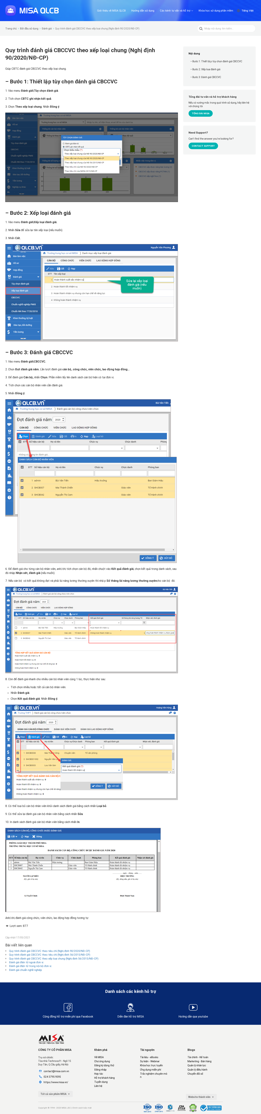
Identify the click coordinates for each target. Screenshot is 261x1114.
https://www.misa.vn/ (56, 1082)
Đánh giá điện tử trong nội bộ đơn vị (30, 966)
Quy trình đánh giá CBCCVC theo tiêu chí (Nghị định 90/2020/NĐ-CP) (49, 951)
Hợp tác (98, 1073)
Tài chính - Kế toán (197, 1057)
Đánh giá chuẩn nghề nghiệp (25, 970)
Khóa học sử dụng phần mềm (216, 10)
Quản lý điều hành (197, 1069)
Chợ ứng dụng (102, 1061)
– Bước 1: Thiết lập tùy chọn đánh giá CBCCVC (216, 61)
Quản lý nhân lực (196, 1065)
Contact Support (203, 146)
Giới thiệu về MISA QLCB (111, 10)
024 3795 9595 (52, 1076)
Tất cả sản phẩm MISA (53, 1094)
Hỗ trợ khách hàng (104, 1077)
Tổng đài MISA (201, 113)
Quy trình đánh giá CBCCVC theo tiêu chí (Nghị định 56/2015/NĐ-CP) (49, 954)
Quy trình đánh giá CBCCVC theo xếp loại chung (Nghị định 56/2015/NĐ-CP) (53, 958)
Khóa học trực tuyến (151, 1065)
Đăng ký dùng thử (104, 1065)
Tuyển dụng (101, 1081)
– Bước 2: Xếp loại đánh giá (205, 69)
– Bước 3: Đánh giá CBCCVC (205, 77)
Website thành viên (199, 1097)
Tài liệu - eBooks (149, 1057)
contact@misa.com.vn (56, 1071)
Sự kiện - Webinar (150, 1061)
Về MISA (99, 1057)
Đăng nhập (100, 1069)
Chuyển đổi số (195, 1073)
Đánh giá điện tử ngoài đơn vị (26, 962)
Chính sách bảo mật (82, 1108)
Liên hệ (98, 1086)
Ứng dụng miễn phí (150, 1069)
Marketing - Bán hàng (199, 1061)
